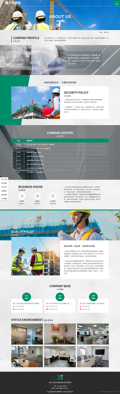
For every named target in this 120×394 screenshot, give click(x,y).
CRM (117, 392)
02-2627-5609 (19, 309)
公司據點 (4, 198)
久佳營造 (13, 2)
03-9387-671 (86, 306)
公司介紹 (4, 179)
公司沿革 (4, 187)
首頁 (101, 32)
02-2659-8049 (19, 306)
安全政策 (4, 183)
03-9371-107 (86, 309)
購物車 (107, 392)
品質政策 (4, 195)
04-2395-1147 (52, 306)
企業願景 (4, 191)
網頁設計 (112, 392)
